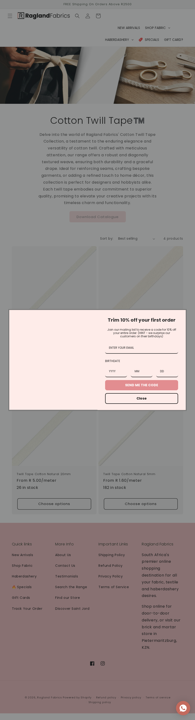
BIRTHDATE (112, 361)
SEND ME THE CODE (141, 385)
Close (141, 398)
